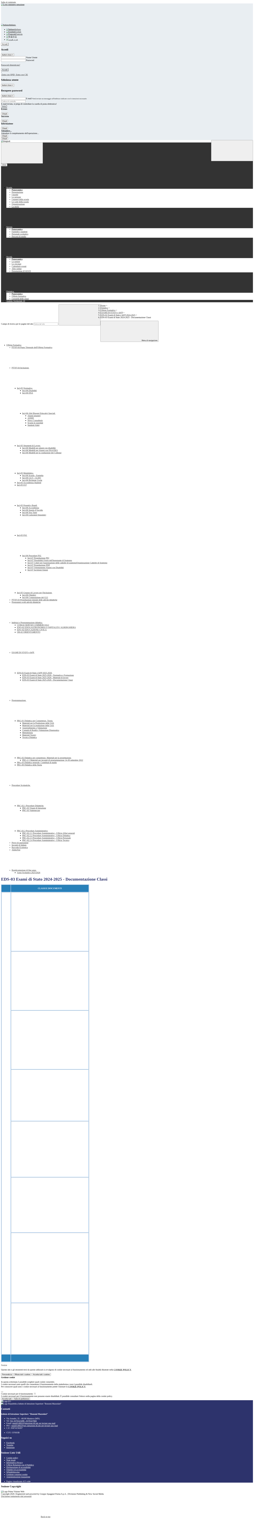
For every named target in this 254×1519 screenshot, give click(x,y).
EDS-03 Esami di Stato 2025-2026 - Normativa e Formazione (48, 675)
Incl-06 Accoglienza (30, 508)
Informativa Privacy (14, 1462)
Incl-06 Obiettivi (29, 595)
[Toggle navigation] (22, 153)
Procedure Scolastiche (21, 785)
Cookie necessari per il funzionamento (17, 1394)
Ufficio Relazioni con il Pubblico (20, 1465)
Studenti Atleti (33, 425)
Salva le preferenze (21, 1399)
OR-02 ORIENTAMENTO (28, 632)
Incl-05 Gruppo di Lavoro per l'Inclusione (34, 593)
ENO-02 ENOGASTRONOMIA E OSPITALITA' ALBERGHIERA (46, 627)
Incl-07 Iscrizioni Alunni (38, 570)
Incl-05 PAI (22, 535)
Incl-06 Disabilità (29, 390)
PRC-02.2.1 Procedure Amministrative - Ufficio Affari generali (48, 833)
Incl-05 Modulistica (25, 473)
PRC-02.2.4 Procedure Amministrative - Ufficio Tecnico (45, 840)
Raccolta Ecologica (20, 847)
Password (30, 60)
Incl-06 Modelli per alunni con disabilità (39, 448)
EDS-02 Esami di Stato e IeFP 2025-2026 (34, 673)
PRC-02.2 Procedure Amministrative (32, 831)
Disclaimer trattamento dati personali (16, 1496)
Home (103, 305)
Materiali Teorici (29, 735)
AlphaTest (16, 850)
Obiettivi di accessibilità (16, 1470)
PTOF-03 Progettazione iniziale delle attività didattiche (34, 600)
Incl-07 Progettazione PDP (39, 565)
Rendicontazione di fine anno (24, 870)
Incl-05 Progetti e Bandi (27, 505)
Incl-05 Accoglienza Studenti (29, 483)
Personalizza (7, 1374)
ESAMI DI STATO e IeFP (111, 313)
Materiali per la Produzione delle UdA (38, 723)
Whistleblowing (13, 1472)
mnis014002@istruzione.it (33, 1423)
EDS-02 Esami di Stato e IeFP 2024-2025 (117, 315)
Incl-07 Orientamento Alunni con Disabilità (46, 567)
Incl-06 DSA (27, 393)
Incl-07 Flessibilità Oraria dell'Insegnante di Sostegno (50, 560)
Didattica (104, 308)
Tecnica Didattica (29, 737)
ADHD (31, 418)
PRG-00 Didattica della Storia (29, 765)
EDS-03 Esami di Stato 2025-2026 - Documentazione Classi (47, 680)
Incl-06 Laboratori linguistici (34, 515)
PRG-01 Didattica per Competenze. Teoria (35, 721)
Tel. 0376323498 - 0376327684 (23, 1421)
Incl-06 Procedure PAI (32, 556)
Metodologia (27, 733)
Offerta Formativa (107, 310)
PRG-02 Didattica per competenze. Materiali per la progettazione (44, 758)
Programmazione (19, 700)
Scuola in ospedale (35, 423)
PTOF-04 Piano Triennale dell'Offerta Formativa (32, 347)
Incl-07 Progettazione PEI (38, 558)
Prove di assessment (20, 843)
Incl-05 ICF (22, 485)
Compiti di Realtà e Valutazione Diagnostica (40, 730)
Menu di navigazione (149, 340)
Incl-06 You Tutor (29, 512)
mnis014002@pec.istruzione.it (34, 1426)
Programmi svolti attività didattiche (26, 602)
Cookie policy (12, 1458)
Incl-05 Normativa (25, 388)
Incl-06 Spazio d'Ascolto (32, 510)
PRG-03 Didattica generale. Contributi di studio (37, 762)
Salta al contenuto (8, 2)
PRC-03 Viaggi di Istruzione (34, 808)
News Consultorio (35, 420)
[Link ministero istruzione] (12, 4)
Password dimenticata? (10, 65)
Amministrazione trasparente (18, 1477)
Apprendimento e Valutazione (34, 728)
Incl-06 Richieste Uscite (32, 480)
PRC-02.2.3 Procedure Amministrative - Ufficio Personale (46, 838)
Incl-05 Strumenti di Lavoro (29, 445)
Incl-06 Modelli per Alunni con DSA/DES (40, 450)
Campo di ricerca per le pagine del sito (17, 324)
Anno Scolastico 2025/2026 (28, 872)
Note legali (10, 1460)
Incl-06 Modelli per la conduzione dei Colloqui (41, 453)
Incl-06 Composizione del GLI (35, 597)
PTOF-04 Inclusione (20, 368)
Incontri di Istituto (19, 845)
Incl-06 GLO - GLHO (31, 478)
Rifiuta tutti (22, 1374)
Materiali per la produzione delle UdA (38, 725)
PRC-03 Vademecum (31, 810)
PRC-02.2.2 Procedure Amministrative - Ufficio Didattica (46, 835)
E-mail (29, 98)
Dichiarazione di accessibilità (18, 1467)
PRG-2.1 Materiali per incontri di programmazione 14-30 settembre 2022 (52, 760)
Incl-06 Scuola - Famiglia (32, 475)
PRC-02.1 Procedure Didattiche (30, 806)
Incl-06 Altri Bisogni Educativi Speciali (39, 413)
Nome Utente (31, 57)
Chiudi (4, 114)
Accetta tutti (41, 1374)
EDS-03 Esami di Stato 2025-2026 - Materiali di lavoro (45, 677)
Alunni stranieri (34, 416)
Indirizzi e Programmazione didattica (27, 622)
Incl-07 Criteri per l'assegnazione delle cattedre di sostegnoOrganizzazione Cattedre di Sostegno (67, 563)
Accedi (4, 44)
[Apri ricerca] (232, 150)
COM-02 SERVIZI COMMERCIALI (33, 625)
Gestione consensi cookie (17, 1474)
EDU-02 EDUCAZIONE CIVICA (32, 630)
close (4, 165)
